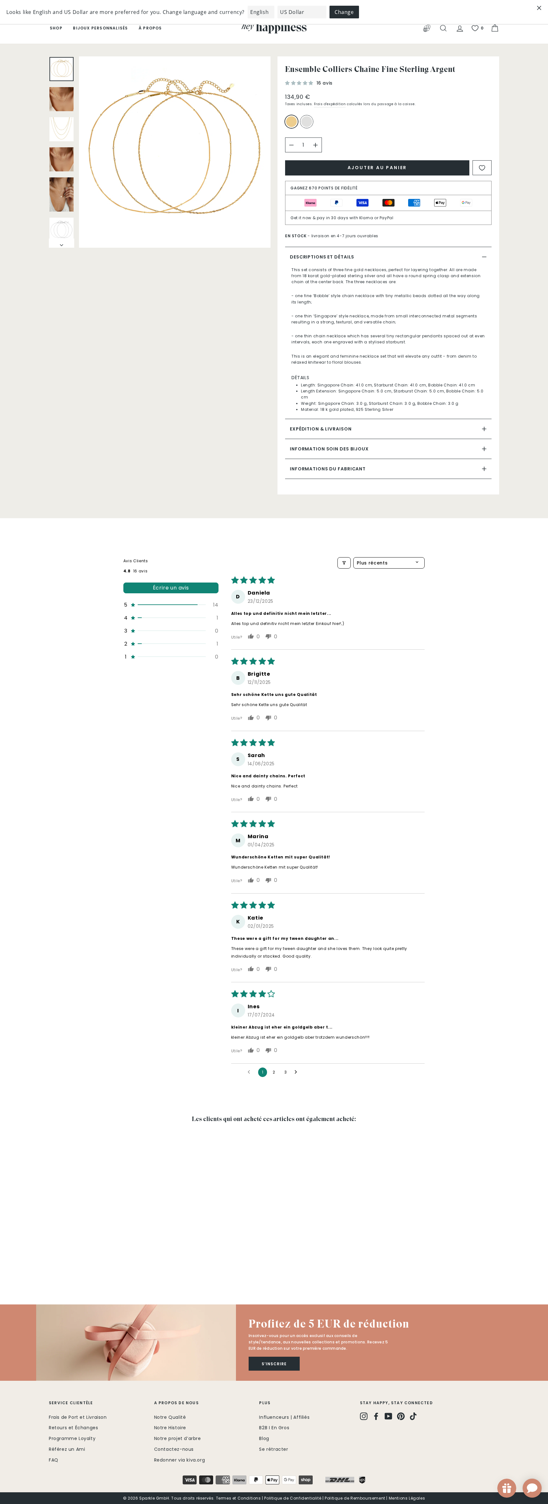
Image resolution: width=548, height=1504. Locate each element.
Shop (56, 28)
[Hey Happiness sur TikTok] (413, 1416)
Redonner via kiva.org (179, 1460)
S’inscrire (274, 1364)
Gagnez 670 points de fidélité (324, 188)
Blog (264, 1438)
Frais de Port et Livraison (78, 1417)
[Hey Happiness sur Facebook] (376, 1416)
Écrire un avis (171, 587)
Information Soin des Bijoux (329, 449)
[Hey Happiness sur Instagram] (364, 1416)
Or (291, 121)
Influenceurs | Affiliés (284, 1417)
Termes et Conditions (238, 1498)
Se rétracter (273, 1449)
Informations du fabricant (328, 469)
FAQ (53, 1460)
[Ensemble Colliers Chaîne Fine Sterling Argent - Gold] (53, 1267)
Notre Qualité (170, 1417)
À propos (150, 28)
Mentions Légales (407, 1498)
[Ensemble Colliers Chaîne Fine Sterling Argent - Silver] (62, 1267)
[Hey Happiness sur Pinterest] (401, 1416)
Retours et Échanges (73, 1427)
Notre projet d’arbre (177, 1438)
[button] (300, 83)
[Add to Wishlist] (482, 167)
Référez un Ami (67, 1449)
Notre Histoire (170, 1427)
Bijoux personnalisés (100, 28)
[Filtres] (344, 563)
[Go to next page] (297, 1072)
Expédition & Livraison (320, 429)
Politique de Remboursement (355, 1498)
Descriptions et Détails (322, 257)
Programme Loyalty (72, 1438)
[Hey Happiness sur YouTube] (388, 1416)
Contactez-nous (174, 1449)
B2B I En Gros (274, 1427)
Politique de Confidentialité (292, 1498)
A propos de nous (176, 1402)
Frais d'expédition (330, 104)
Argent (306, 121)
